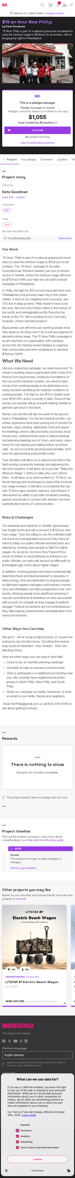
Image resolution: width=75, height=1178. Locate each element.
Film (7, 210)
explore (20, 898)
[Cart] (50, 5)
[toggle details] (66, 1005)
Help (30, 840)
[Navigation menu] (71, 5)
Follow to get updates (23, 868)
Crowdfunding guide (51, 840)
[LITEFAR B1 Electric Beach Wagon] (34, 937)
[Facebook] (4, 1041)
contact (20, 197)
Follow (37, 130)
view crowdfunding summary (37, 142)
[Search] (42, 5)
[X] (9, 1041)
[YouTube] (15, 1041)
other (7, 224)
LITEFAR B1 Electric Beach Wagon (31, 982)
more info (8, 197)
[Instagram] (20, 1041)
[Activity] (58, 5)
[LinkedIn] (26, 1041)
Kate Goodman (15, 26)
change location (54, 13)
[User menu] (65, 4)
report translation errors (29, 1065)
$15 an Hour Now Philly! (27, 22)
